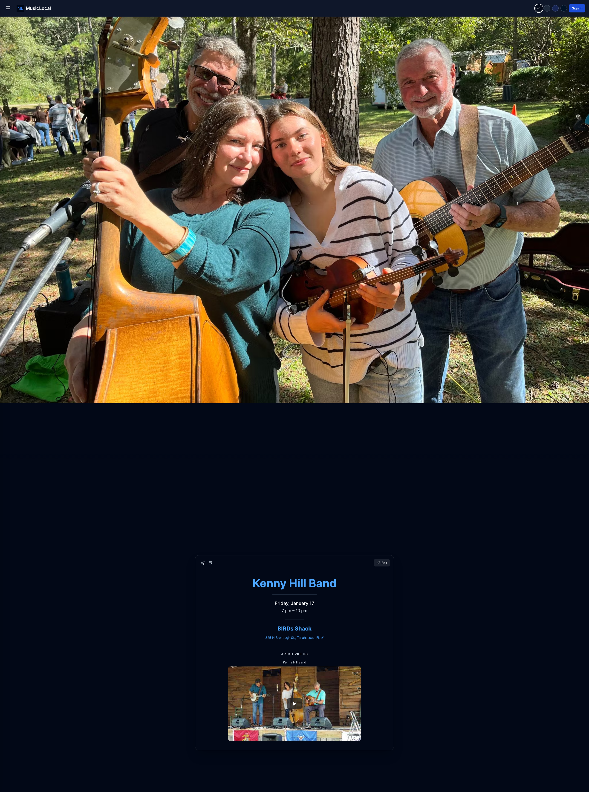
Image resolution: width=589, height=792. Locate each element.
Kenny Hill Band (295, 583)
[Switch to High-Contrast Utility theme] (563, 8)
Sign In (577, 8)
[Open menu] (8, 8)
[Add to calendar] (210, 563)
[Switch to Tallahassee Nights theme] (555, 8)
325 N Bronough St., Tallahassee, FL (292, 637)
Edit (384, 563)
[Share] (202, 562)
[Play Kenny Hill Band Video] (294, 703)
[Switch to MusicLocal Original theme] (539, 8)
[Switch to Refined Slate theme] (547, 8)
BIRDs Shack (294, 628)
